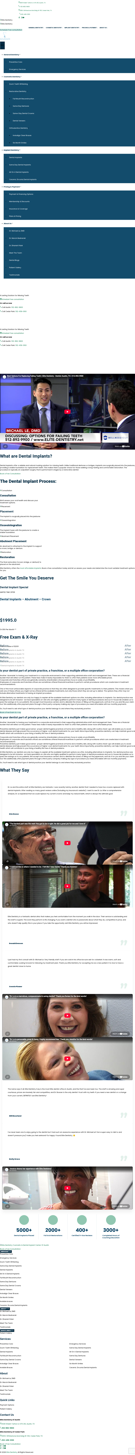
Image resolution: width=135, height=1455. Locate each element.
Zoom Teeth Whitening (18, 84)
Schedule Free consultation (11, 30)
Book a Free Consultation (10, 473)
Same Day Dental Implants (20, 165)
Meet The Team (15, 253)
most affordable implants (30, 568)
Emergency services (17, 69)
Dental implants (15, 157)
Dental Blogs (14, 260)
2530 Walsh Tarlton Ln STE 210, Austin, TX (33, 3)
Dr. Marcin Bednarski (17, 238)
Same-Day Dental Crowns (23, 113)
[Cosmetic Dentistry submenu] (62, 27)
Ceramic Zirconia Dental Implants (23, 179)
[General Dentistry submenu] (43, 27)
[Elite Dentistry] (67, 36)
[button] (103, 28)
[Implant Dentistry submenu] (79, 27)
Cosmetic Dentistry (12, 77)
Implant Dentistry (11, 150)
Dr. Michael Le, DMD (16, 231)
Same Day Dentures (21, 106)
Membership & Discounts (19, 201)
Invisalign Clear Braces (22, 135)
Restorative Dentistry (17, 91)
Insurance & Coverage (18, 209)
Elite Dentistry (11, 1452)
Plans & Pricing (15, 216)
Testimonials (14, 275)
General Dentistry (11, 54)
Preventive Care (15, 62)
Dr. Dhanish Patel (16, 245)
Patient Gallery (15, 267)
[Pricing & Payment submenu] (97, 27)
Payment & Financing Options (21, 194)
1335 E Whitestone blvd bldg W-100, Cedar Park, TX (36, 10)
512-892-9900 (25, 7)
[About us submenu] (107, 27)
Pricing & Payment (12, 187)
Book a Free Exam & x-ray (10, 712)
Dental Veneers (19, 121)
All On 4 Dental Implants (19, 172)
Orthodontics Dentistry (18, 128)
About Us (7, 223)
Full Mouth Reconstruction (23, 99)
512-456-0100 (25, 14)
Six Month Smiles (19, 143)
